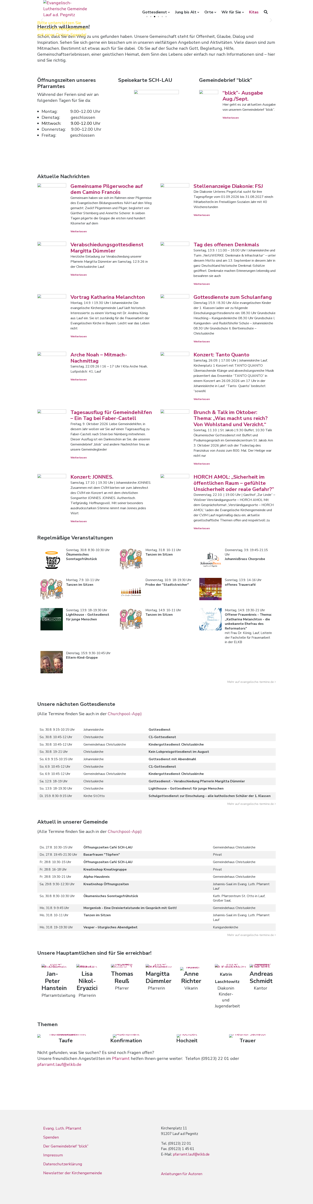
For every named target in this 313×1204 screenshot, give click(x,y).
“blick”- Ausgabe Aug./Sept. (243, 95)
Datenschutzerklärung (62, 1164)
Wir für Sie (231, 12)
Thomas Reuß (122, 977)
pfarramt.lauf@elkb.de (59, 1064)
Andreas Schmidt (261, 977)
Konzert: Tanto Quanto (221, 354)
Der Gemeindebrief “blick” (65, 1146)
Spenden (51, 1137)
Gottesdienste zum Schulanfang (233, 297)
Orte (208, 12)
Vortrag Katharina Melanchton (107, 297)
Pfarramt (121, 1058)
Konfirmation (126, 1040)
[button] (42, 20)
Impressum (53, 1155)
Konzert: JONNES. (91, 477)
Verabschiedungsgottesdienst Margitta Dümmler (107, 247)
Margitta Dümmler (158, 977)
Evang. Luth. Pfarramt (62, 1128)
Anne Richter (191, 977)
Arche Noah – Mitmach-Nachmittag (98, 357)
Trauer (248, 1040)
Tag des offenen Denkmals (226, 244)
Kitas (253, 12)
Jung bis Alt (185, 12)
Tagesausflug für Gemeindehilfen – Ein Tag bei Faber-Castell (111, 415)
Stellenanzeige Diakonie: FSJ (228, 186)
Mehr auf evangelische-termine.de (250, 682)
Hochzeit (187, 1040)
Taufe (66, 1040)
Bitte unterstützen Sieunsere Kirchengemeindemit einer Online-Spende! (61, 29)
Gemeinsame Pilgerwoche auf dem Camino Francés (106, 189)
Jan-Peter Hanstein (54, 981)
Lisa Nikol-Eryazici (87, 981)
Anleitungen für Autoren (181, 1173)
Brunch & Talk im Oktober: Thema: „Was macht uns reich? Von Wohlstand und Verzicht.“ (231, 418)
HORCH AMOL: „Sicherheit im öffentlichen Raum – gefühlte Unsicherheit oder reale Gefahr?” (234, 483)
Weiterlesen (231, 117)
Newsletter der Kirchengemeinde (72, 1173)
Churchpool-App (124, 714)
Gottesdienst (154, 12)
